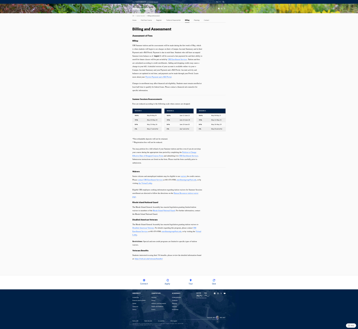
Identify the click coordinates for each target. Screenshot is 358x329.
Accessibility (161, 321)
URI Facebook (215, 293)
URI (133, 15)
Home (134, 20)
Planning (196, 20)
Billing (187, 20)
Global (134, 304)
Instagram (222, 8)
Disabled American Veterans (143, 228)
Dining (153, 301)
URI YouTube (225, 293)
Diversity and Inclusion (139, 301)
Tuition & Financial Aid (173, 20)
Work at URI (135, 321)
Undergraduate (176, 297)
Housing (153, 297)
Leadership (135, 297)
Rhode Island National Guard (164, 210)
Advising (174, 304)
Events (153, 310)
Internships (175, 310)
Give (214, 284)
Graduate (175, 301)
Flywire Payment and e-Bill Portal (158, 77)
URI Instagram (218, 293)
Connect (144, 284)
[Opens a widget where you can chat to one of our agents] (351, 325)
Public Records (148, 321)
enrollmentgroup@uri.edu (186, 179)
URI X (221, 293)
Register (159, 20)
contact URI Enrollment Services (150, 179)
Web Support (173, 321)
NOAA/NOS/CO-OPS (202, 298)
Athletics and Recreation (158, 304)
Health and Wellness (157, 307)
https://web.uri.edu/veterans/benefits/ (149, 258)
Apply (167, 284)
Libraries (174, 307)
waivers (184, 176)
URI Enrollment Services (177, 59)
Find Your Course (146, 20)
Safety (134, 310)
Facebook (219, 8)
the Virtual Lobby (145, 183)
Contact (206, 20)
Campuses (135, 307)
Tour (191, 284)
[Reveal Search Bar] (223, 2)
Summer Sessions (143, 8)
